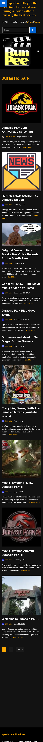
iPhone (30, 22)
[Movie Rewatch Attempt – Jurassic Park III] (21, 527)
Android (37, 22)
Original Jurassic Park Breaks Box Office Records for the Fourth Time (20, 254)
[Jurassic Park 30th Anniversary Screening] (21, 103)
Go (33, 30)
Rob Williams (10, 137)
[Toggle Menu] (3, 3)
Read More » (27, 147)
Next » (20, 650)
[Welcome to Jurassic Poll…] (21, 595)
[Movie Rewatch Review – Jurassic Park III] (21, 459)
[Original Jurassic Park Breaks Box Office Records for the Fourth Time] (21, 234)
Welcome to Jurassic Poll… (20, 619)
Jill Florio (8, 205)
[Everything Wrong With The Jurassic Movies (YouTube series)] (21, 384)
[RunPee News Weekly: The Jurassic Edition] (21, 171)
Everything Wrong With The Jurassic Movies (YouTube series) (21, 412)
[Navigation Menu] (38, 51)
